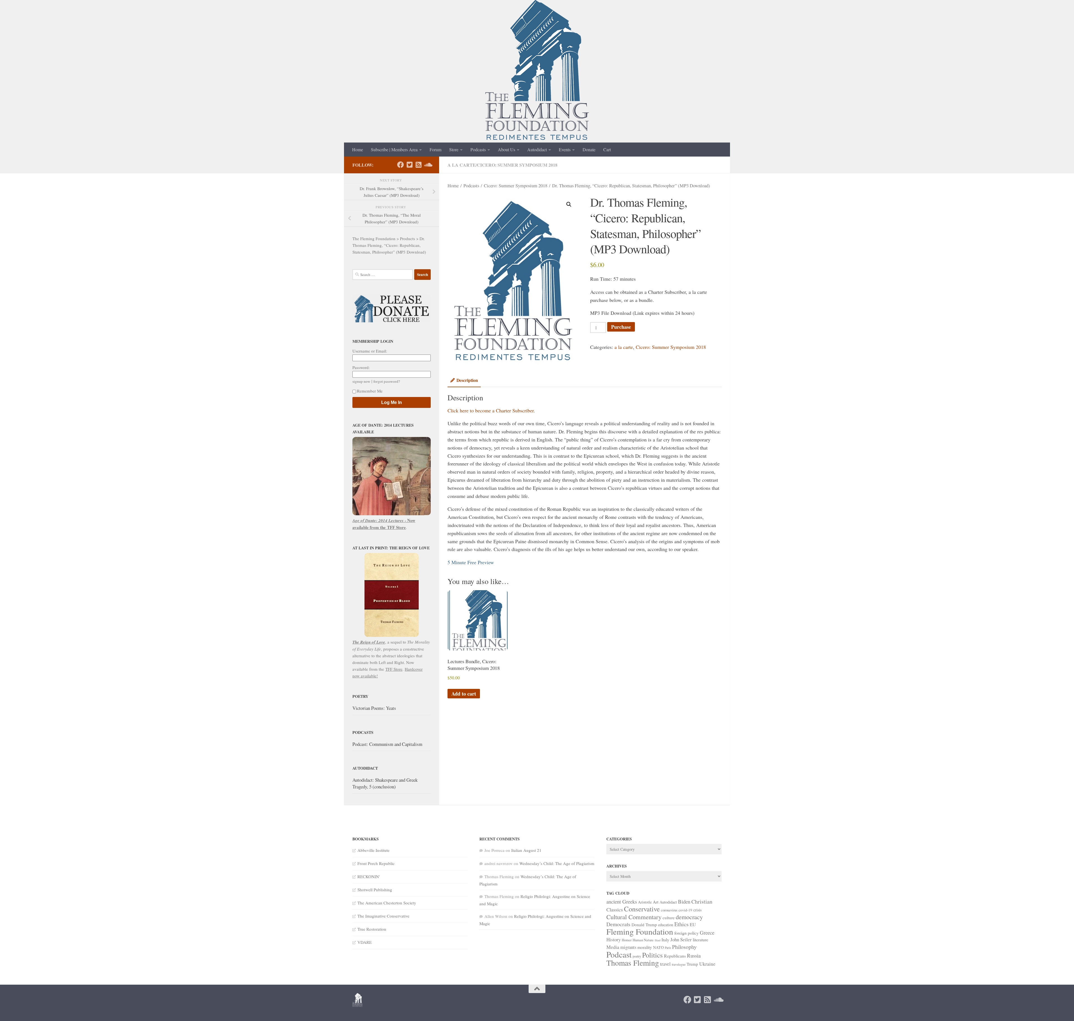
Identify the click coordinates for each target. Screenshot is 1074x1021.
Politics (652, 954)
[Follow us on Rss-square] (418, 164)
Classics (614, 909)
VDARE (364, 942)
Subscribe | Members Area (394, 149)
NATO (658, 947)
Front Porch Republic (376, 863)
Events (565, 149)
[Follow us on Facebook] (400, 164)
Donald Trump (644, 924)
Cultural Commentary (633, 917)
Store (453, 149)
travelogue (679, 964)
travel (665, 964)
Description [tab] (467, 380)
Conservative (642, 908)
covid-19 (685, 910)
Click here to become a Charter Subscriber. (491, 410)
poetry (637, 956)
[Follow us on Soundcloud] (427, 164)
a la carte (461, 165)
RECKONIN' (368, 876)
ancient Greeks (621, 901)
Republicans (675, 956)
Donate (589, 149)
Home (357, 149)
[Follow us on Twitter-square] (409, 164)
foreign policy (686, 933)
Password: (361, 367)
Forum (435, 149)
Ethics (681, 924)
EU (693, 924)
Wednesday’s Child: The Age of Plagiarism (556, 863)
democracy (689, 917)
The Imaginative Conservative (383, 916)
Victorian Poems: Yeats (374, 708)
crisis (697, 910)
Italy (665, 939)
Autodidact (537, 149)
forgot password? (386, 381)
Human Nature (643, 939)
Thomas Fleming (632, 963)
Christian (701, 901)
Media (612, 947)
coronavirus (669, 910)
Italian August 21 (526, 850)
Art (655, 902)
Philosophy (684, 947)
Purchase (621, 326)
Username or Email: (369, 351)
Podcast (619, 954)
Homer (627, 939)
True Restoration (371, 929)
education (665, 924)
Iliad (657, 940)
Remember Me (370, 391)
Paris (668, 948)
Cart (607, 149)
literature (700, 939)
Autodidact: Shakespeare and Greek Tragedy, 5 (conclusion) (385, 783)
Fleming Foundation (639, 931)
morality (644, 947)
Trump (692, 964)
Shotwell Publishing (374, 889)
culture (669, 917)
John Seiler (681, 939)
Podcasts (478, 149)
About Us (506, 149)
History (613, 939)
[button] (569, 204)
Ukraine (707, 963)
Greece (707, 932)
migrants (628, 947)
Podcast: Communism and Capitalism (387, 744)
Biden (684, 901)
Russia (694, 955)
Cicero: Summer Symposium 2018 (517, 165)
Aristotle (645, 902)
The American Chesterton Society (386, 903)
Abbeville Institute (373, 850)
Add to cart (463, 693)
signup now (361, 381)
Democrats (618, 924)
